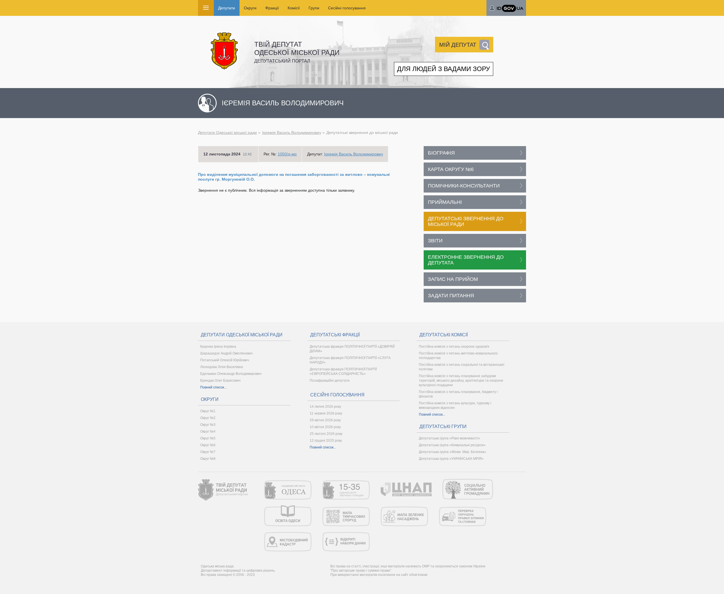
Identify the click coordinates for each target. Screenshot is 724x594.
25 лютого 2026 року (326, 434)
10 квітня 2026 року (325, 427)
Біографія (441, 153)
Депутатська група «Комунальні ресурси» (452, 445)
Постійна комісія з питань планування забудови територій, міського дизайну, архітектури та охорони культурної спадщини (461, 380)
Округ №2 (208, 418)
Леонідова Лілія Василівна (221, 367)
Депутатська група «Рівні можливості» (449, 438)
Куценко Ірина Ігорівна (218, 347)
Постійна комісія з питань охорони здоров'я (454, 347)
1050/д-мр (287, 154)
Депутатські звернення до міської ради (465, 221)
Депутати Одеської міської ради (227, 132)
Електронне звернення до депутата (466, 260)
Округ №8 (208, 459)
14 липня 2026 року (325, 407)
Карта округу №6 (451, 169)
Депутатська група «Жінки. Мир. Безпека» (452, 452)
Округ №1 (208, 411)
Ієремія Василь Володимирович (291, 132)
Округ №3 (208, 425)
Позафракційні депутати (330, 381)
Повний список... (213, 387)
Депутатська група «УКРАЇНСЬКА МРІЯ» (451, 459)
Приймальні (445, 202)
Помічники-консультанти (464, 186)
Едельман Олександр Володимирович (230, 374)
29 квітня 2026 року (325, 420)
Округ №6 (208, 445)
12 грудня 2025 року (326, 441)
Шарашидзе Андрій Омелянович (226, 353)
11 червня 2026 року (326, 413)
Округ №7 (208, 452)
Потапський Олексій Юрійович (224, 360)
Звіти (435, 240)
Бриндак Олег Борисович (220, 381)
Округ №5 (208, 438)
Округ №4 (208, 431)
